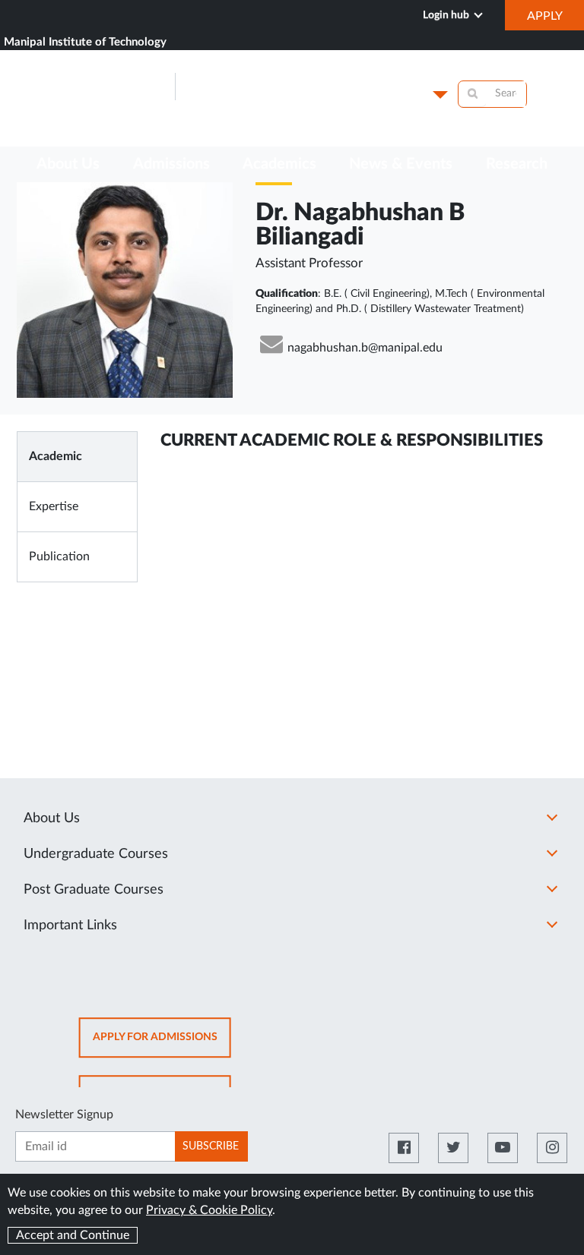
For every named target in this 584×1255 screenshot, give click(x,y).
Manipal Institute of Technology (85, 42)
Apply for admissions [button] (162, 1045)
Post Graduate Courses (93, 890)
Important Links (70, 925)
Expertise (53, 506)
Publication (59, 556)
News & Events (400, 164)
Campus (403, 94)
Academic (55, 456)
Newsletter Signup (64, 1114)
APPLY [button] (555, 19)
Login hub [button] (447, 15)
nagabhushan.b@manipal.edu (365, 348)
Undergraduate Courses (96, 854)
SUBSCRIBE (210, 1146)
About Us (52, 818)
